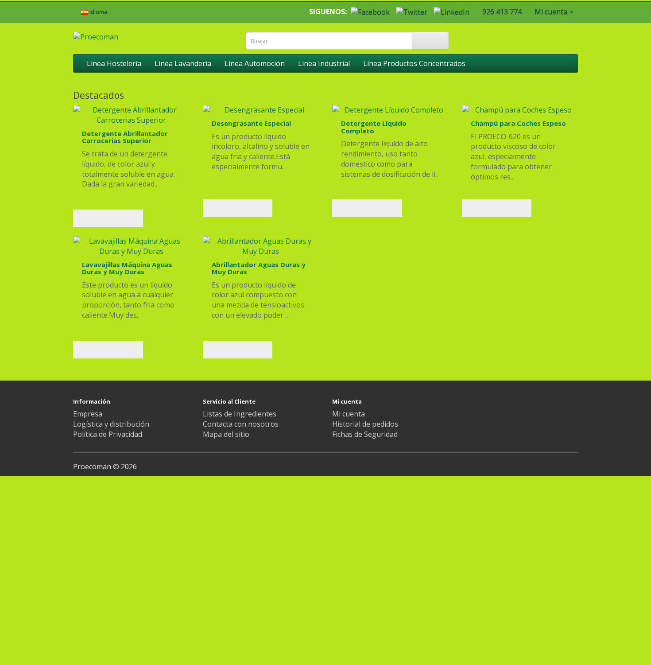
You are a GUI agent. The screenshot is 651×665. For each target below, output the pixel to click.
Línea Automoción (255, 63)
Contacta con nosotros (241, 424)
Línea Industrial (324, 63)
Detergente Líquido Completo (374, 127)
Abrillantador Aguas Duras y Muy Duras (259, 268)
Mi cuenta (348, 414)
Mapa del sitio (226, 434)
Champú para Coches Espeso (518, 123)
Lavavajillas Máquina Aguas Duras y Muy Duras (127, 268)
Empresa (87, 414)
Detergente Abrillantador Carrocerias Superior (125, 137)
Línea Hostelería (114, 63)
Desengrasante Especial (251, 123)
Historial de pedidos (365, 424)
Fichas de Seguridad (365, 434)
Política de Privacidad (107, 434)
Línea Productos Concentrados (414, 63)
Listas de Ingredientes (239, 414)
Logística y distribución (111, 424)
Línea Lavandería (183, 63)
